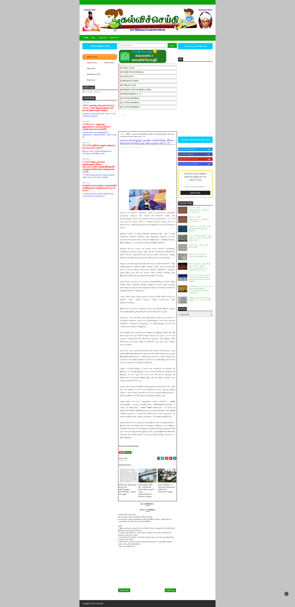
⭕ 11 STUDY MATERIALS (130, 103)
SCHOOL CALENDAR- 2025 (195, 46)
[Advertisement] (147, 123)
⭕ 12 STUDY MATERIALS (130, 107)
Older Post (170, 590)
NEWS (128, 134)
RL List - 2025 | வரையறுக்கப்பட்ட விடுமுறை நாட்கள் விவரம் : (199, 210)
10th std (114, 38)
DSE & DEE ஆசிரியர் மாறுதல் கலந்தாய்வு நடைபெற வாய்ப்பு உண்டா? (98, 146)
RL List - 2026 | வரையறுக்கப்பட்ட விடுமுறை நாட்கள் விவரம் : (199, 219)
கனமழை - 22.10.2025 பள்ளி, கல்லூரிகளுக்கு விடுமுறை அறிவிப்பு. (200, 228)
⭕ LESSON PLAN (127, 76)
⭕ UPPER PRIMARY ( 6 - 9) (130, 94)
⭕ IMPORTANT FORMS (129, 81)
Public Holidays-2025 (99, 46)
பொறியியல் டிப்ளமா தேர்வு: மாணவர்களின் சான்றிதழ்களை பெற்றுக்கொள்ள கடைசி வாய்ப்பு (99, 188)
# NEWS (128, 452)
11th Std (103, 38)
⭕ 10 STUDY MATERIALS (130, 98)
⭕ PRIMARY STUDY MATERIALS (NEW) (135, 90)
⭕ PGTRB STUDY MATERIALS (132, 72)
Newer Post (124, 590)
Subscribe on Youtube (188, 159)
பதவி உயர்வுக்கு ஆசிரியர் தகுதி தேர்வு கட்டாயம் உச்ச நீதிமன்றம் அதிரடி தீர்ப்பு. (200, 238)
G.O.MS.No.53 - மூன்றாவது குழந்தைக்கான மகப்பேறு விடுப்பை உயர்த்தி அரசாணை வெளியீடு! (96, 126)
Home (86, 38)
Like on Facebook (186, 154)
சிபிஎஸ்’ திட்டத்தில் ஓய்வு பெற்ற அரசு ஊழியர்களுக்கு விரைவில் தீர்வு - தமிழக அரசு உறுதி (128, 489)
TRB (92, 38)
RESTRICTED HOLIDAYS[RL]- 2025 (195, 140)
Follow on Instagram (188, 164)
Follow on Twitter (187, 149)
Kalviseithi (99, 603)
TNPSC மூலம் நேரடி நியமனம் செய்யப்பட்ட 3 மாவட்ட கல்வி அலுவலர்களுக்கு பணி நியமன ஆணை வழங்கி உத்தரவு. (99, 108)
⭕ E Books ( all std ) (127, 68)
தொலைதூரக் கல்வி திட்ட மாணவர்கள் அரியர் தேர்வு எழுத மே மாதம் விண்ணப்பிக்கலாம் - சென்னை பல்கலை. (146, 490)
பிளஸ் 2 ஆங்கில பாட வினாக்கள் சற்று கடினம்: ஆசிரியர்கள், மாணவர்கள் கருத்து (167, 488)
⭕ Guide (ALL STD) (128, 85)
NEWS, (141, 147)
